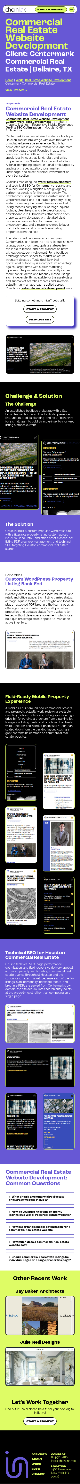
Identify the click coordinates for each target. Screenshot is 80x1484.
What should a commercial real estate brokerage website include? (36, 1198)
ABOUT (37, 1459)
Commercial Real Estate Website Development (37, 119)
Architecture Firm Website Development (36, 1305)
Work (19, 80)
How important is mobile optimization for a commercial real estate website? (39, 1228)
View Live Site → (16, 90)
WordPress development (54, 182)
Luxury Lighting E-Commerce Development (36, 1356)
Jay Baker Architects (40, 1291)
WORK (36, 1464)
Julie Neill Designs (40, 1342)
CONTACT (58, 1454)
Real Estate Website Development (48, 80)
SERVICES (39, 1454)
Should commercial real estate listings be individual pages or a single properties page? (40, 1259)
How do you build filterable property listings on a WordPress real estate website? (40, 1213)
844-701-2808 (60, 1457)
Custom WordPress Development (28, 121)
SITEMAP (38, 1474)
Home (9, 80)
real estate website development (43, 288)
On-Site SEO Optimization (23, 127)
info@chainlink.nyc (63, 1460)
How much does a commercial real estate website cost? (39, 1244)
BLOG (36, 1469)
